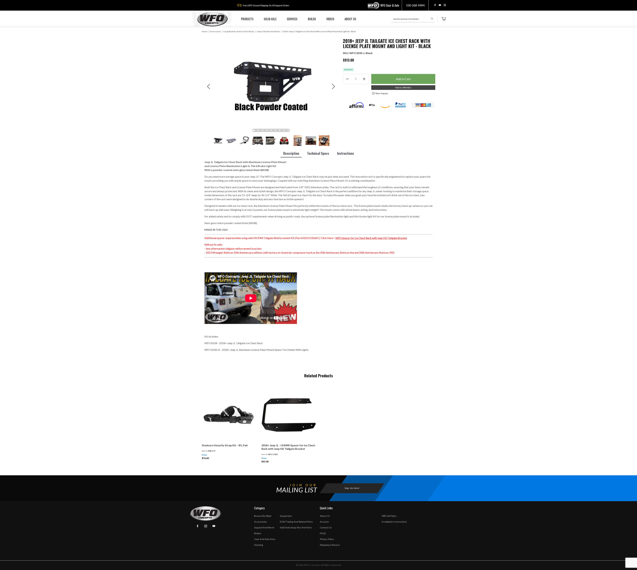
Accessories (215, 31)
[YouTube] (440, 5)
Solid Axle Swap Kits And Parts (296, 527)
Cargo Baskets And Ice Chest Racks (238, 31)
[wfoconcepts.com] (212, 19)
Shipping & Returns (330, 544)
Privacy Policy (327, 539)
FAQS (323, 533)
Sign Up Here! (352, 488)
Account (324, 521)
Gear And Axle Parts (264, 539)
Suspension (286, 515)
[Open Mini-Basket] (443, 19)
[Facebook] (435, 5)
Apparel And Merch (264, 527)
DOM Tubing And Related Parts (296, 521)
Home (204, 31)
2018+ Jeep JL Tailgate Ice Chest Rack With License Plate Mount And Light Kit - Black (319, 31)
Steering (258, 544)
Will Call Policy (389, 515)
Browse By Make (262, 515)
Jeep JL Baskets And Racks (268, 31)
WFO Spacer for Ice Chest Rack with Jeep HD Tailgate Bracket (371, 237)
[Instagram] (445, 5)
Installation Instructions (394, 521)
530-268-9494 (415, 5)
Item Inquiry (381, 93)
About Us (325, 515)
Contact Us (326, 527)
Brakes (257, 533)
